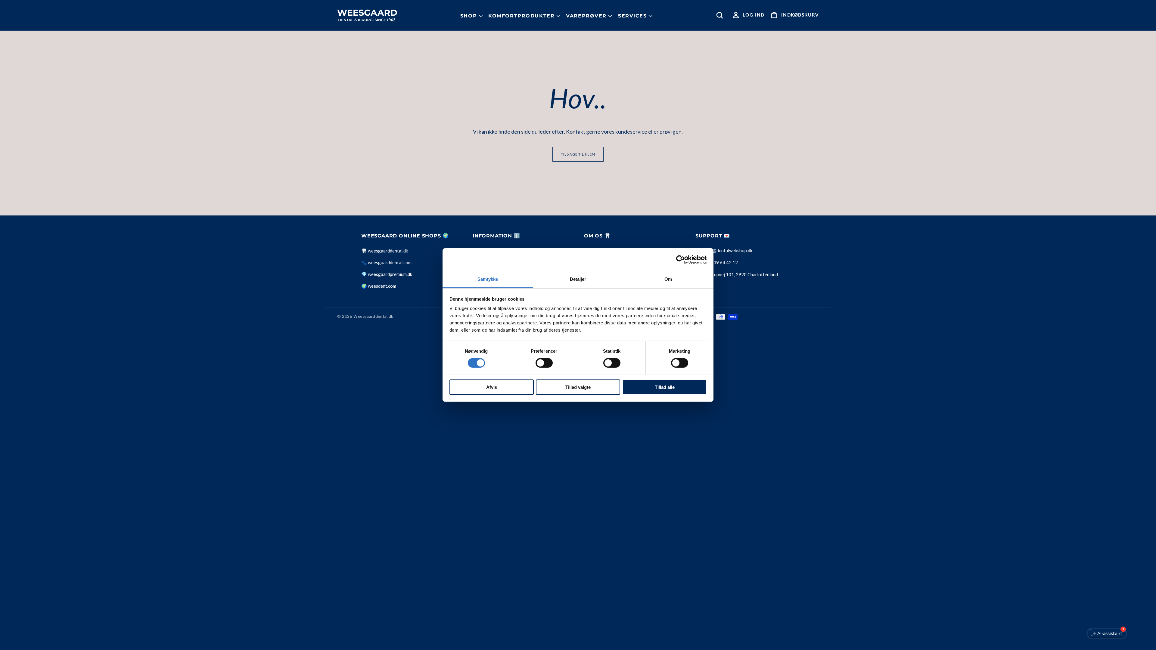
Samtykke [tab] (487, 279)
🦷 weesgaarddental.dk (384, 250)
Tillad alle (665, 387)
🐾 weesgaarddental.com (386, 262)
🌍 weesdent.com (378, 286)
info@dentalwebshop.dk (728, 250)
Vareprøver (586, 16)
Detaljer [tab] (578, 279)
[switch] (544, 363)
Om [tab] (668, 279)
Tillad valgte (578, 387)
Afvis (491, 387)
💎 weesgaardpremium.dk (386, 274)
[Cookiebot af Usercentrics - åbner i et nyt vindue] (680, 259)
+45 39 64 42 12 (721, 262)
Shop (468, 16)
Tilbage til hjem (578, 154)
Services (632, 16)
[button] (721, 15)
